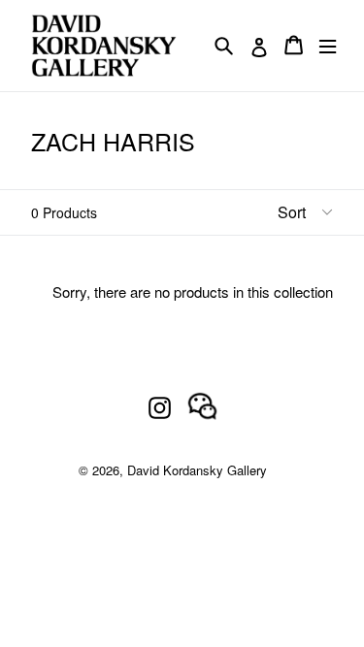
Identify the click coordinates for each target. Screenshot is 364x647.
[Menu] (328, 45)
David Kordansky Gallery (197, 470)
